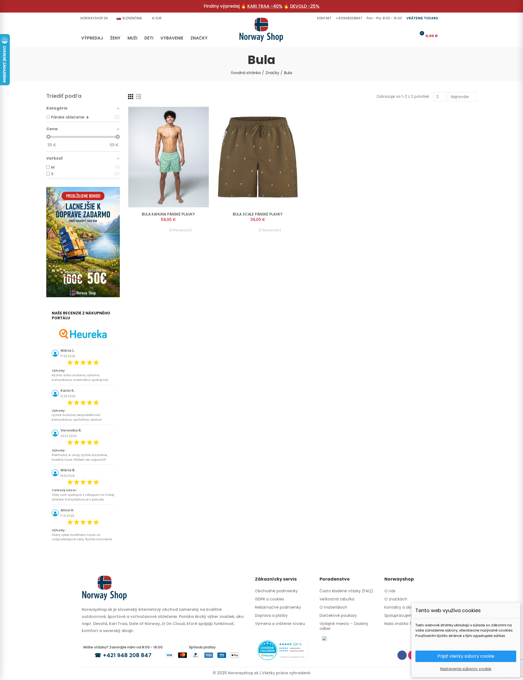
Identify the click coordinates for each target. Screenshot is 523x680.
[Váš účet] (411, 35)
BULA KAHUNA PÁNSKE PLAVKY (168, 214)
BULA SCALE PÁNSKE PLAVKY (258, 214)
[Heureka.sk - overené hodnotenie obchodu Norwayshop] (283, 650)
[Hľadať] (402, 35)
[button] (323, 18)
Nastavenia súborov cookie (465, 669)
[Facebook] (402, 655)
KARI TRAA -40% (264, 6)
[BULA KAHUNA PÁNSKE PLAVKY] (168, 157)
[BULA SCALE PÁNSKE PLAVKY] (258, 157)
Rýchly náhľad (195, 116)
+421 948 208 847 (127, 655)
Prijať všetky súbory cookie (465, 656)
